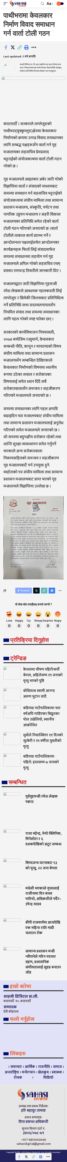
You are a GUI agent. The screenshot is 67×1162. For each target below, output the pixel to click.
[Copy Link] (19, 47)
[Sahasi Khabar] (18, 3)
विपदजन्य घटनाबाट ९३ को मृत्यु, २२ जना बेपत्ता (41, 865)
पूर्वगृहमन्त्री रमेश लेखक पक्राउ (41, 799)
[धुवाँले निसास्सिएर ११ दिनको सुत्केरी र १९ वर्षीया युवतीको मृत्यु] (12, 738)
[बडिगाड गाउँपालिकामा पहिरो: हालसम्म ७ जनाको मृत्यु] (12, 760)
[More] (34, 47)
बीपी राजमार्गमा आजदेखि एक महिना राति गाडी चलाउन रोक (42, 927)
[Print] (26, 47)
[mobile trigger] (6, 3)
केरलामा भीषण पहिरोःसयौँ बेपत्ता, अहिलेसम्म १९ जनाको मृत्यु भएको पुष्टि (43, 675)
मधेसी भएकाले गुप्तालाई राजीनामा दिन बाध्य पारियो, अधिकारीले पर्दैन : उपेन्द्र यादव (43, 896)
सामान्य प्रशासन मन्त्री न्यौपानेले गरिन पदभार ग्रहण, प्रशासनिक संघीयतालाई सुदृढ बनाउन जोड (43, 962)
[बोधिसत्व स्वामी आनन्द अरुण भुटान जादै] (12, 694)
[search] (42, 3)
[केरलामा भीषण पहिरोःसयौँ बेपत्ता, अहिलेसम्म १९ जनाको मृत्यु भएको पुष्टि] (12, 673)
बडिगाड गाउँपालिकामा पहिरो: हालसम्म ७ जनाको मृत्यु (41, 762)
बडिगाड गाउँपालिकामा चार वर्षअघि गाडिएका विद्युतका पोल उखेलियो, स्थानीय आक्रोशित (41, 716)
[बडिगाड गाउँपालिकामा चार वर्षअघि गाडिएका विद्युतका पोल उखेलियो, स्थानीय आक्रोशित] (12, 711)
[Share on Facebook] (5, 47)
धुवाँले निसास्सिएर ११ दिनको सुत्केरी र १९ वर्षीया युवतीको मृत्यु (43, 741)
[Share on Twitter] (12, 47)
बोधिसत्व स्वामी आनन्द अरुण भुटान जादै (39, 694)
